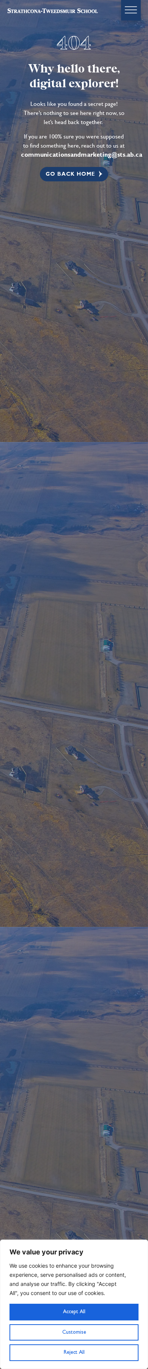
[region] (74, 1304)
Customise (74, 1332)
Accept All (74, 1311)
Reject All (74, 1352)
